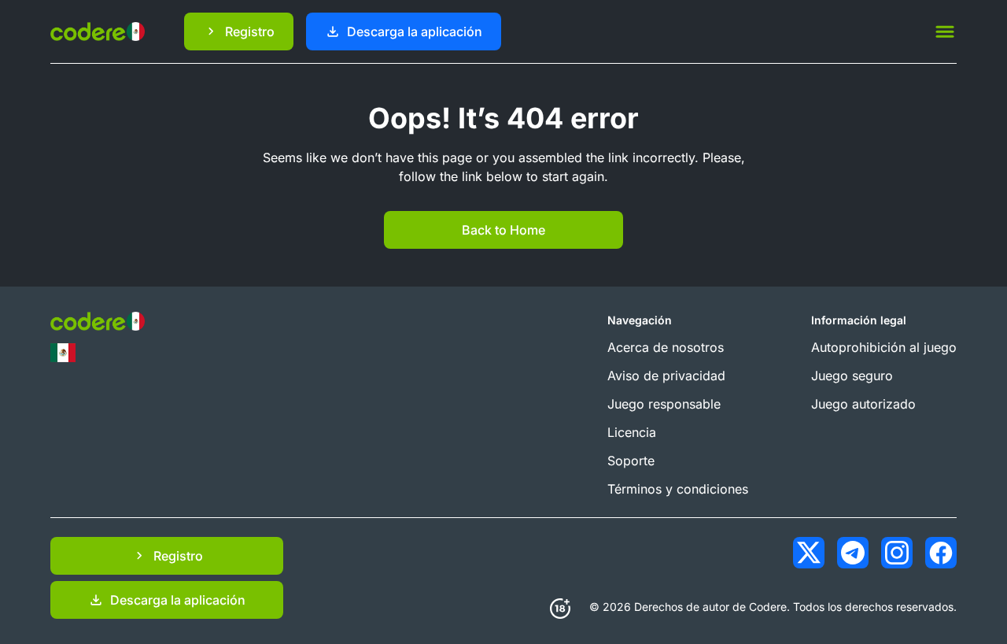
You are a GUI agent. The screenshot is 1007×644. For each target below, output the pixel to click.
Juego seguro (852, 375)
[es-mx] (63, 352)
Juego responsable (664, 404)
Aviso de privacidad (666, 375)
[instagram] (897, 552)
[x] (808, 552)
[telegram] (853, 552)
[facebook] (941, 552)
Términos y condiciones (677, 489)
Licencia (631, 432)
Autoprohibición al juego (884, 347)
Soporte (631, 460)
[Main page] (97, 31)
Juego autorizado (863, 404)
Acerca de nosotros (665, 347)
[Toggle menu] (945, 31)
